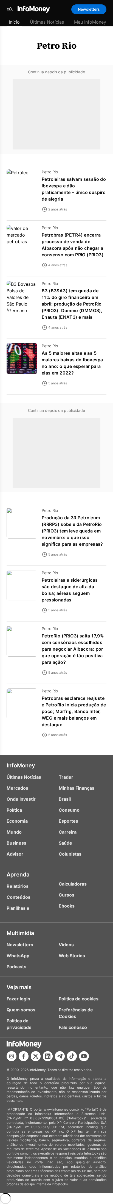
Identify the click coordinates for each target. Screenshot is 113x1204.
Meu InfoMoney (90, 22)
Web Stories (72, 955)
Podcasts (16, 966)
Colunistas (70, 854)
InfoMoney (21, 765)
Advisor (15, 854)
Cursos (66, 895)
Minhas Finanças (76, 788)
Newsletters (89, 9)
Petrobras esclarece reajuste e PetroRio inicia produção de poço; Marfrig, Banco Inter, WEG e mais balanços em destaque (74, 711)
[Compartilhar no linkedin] (48, 1056)
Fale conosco (73, 1027)
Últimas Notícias (47, 22)
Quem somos (21, 1009)
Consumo (69, 810)
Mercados (17, 788)
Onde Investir (21, 799)
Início (14, 22)
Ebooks (67, 906)
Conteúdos (18, 897)
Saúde (65, 843)
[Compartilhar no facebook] (24, 1056)
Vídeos (66, 944)
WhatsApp (18, 955)
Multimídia (20, 933)
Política (14, 810)
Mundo (14, 832)
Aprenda (18, 874)
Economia (17, 821)
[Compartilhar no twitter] (36, 1056)
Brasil (65, 799)
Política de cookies (78, 999)
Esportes (68, 821)
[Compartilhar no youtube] (84, 1056)
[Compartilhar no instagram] (11, 1056)
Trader (66, 777)
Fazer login (18, 999)
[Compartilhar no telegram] (60, 1056)
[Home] (34, 9)
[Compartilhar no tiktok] (72, 1056)
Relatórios (18, 886)
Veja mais (19, 987)
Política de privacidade (19, 1024)
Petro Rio (57, 46)
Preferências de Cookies (76, 1013)
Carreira (68, 832)
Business (16, 843)
